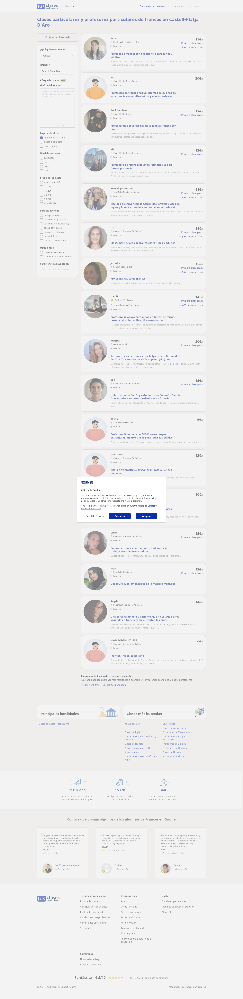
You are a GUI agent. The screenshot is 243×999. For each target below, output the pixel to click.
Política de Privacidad (91, 508)
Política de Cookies (146, 505)
